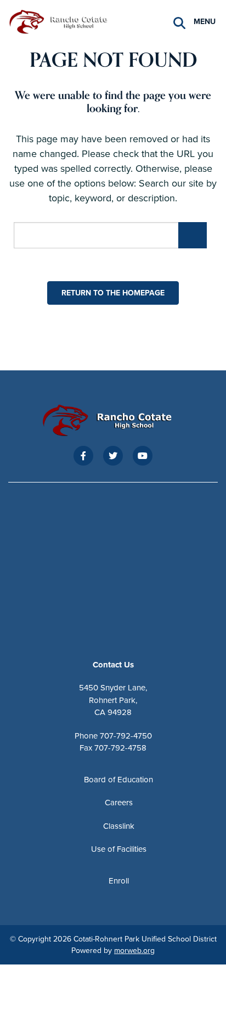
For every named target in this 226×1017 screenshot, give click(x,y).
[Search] (179, 22)
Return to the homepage (113, 293)
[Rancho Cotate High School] (63, 21)
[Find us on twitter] (113, 456)
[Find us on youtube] (142, 456)
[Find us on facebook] (83, 456)
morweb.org (134, 950)
